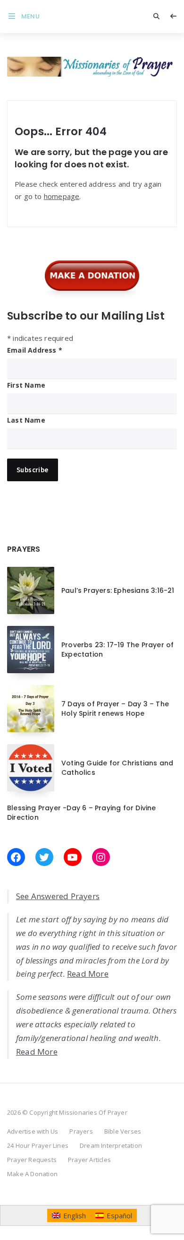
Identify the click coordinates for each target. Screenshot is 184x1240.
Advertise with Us (32, 1131)
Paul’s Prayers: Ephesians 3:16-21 (118, 590)
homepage (62, 196)
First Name (26, 385)
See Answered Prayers (58, 896)
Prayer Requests (32, 1159)
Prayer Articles (89, 1159)
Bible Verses (122, 1131)
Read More (88, 973)
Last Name (26, 420)
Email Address (34, 350)
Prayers (80, 1131)
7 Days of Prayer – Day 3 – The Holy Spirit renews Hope (115, 708)
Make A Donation (32, 1174)
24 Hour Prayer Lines (37, 1145)
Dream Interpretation (111, 1145)
